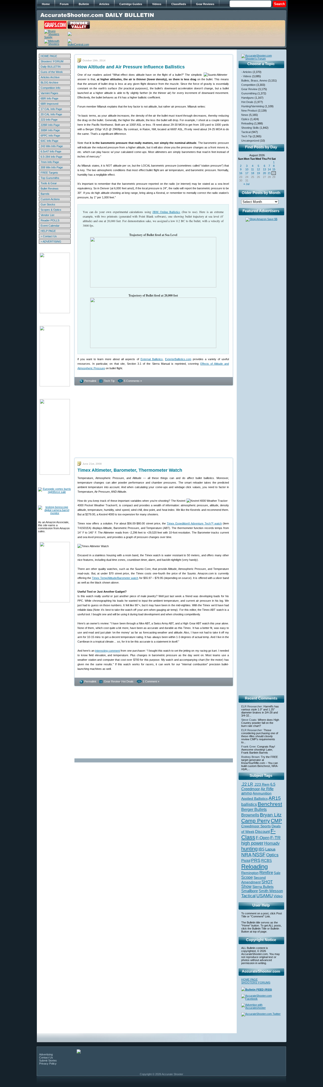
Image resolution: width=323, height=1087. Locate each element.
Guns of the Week (52, 71)
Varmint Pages (49, 93)
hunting (249, 849)
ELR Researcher (251, 706)
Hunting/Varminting (252, 106)
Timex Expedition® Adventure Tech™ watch (194, 523)
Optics (245, 119)
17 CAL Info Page (51, 109)
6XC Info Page (49, 140)
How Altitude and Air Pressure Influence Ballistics (131, 66)
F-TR (275, 837)
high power (252, 843)
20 (264, 173)
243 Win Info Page (52, 146)
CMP (276, 821)
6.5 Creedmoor (258, 786)
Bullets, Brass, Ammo (254, 80)
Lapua (270, 849)
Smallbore (249, 891)
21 (269, 173)
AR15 (274, 798)
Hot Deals (127, 681)
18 (252, 173)
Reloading (247, 123)
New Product (249, 110)
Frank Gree (248, 746)
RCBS (266, 861)
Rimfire (266, 872)
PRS (255, 860)
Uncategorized (250, 140)
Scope (247, 877)
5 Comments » (133, 380)
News (244, 114)
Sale (277, 873)
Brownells (250, 815)
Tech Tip (109, 380)
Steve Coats (248, 719)
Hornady (272, 843)
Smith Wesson (271, 891)
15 (273, 169)
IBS (261, 849)
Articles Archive (50, 77)
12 (258, 169)
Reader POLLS (50, 220)
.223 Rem (262, 784)
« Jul (246, 183)
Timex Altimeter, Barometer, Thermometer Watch (129, 470)
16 (240, 173)
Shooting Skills (250, 127)
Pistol (245, 860)
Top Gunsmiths (50, 177)
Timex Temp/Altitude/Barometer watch (115, 577)
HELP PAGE (48, 230)
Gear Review (112, 681)
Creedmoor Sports (256, 826)
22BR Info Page (50, 124)
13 (264, 169)
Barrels (45, 193)
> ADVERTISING (51, 241)
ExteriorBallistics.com (178, 359)
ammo (246, 793)
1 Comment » (151, 681)
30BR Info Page (50, 130)
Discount (262, 832)
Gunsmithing (249, 93)
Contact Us (46, 1057)
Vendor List (47, 215)
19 (258, 173)
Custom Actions (50, 199)
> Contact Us (49, 236)
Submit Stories (48, 1060)
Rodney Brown (250, 756)
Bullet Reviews (50, 188)
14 (269, 169)
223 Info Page (49, 119)
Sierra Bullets (263, 887)
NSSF (258, 854)
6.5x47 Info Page (51, 151)
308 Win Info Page (52, 167)
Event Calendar (50, 225)
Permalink (90, 380)
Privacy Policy (48, 1063)
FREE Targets (49, 172)
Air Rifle (267, 789)
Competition (248, 84)
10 (246, 169)
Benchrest (270, 804)
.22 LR (247, 784)
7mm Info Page (50, 162)
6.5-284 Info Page (51, 156)
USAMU (264, 895)
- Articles (246, 71)
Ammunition (262, 793)
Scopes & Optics (51, 209)
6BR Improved (49, 103)
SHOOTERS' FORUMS (255, 982)
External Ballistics (152, 359)
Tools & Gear (49, 183)
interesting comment (107, 650)
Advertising (46, 1054)
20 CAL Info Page (51, 114)
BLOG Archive (49, 82)
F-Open (263, 837)
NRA (246, 854)
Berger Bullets (254, 809)
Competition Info (50, 87)
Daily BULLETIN (51, 66)
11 (252, 169)
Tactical (246, 132)
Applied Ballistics (254, 799)
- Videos (246, 76)
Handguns (247, 97)
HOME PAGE (49, 56)
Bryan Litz (271, 814)
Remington (250, 873)
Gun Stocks (48, 204)
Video (278, 896)
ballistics (249, 804)
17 (246, 173)
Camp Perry (255, 821)
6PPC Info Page (50, 135)
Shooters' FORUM (52, 61)
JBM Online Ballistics (166, 212)
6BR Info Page (49, 98)
